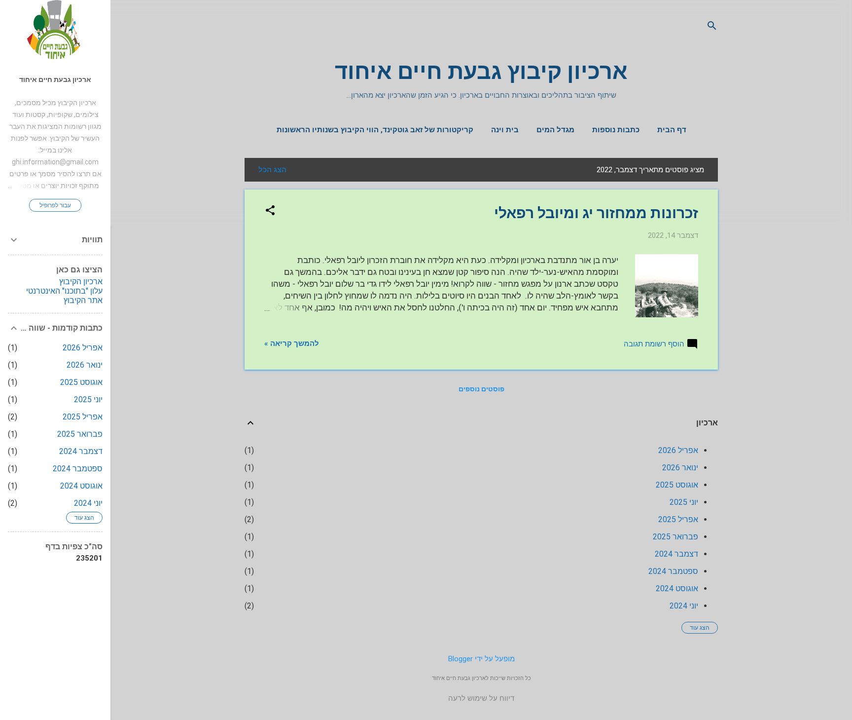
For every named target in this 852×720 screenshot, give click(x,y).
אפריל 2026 (678, 450)
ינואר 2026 (680, 467)
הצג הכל (272, 169)
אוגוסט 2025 (677, 485)
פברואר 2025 (675, 536)
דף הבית (671, 129)
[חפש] (712, 27)
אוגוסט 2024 (677, 588)
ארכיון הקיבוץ (81, 281)
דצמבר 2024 (676, 554)
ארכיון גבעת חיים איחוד (55, 79)
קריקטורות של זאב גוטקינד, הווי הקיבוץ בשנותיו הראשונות (375, 129)
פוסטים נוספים (481, 389)
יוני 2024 (684, 605)
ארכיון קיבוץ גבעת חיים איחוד (481, 71)
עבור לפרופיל (55, 205)
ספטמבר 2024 (673, 571)
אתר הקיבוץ (83, 300)
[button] (270, 211)
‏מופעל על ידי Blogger (481, 658)
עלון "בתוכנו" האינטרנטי (64, 291)
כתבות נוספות (615, 129)
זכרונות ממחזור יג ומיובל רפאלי (596, 213)
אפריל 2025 (678, 519)
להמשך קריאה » (291, 343)
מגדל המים (555, 129)
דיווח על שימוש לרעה (481, 698)
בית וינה (505, 129)
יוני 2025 (684, 502)
